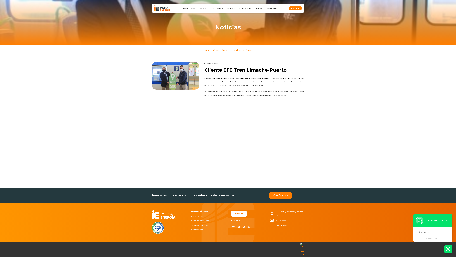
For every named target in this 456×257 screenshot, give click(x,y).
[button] (208, 8)
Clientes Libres (197, 216)
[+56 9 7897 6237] (273, 225)
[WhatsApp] (249, 226)
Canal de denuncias (200, 221)
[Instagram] (244, 226)
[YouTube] (233, 226)
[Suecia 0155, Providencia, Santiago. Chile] (273, 213)
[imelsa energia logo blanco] (164, 214)
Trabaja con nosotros (200, 225)
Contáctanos (197, 230)
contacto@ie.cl (281, 220)
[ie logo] (162, 8)
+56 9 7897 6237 (281, 225)
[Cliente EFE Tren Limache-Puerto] (175, 63)
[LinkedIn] (238, 226)
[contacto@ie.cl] (273, 220)
